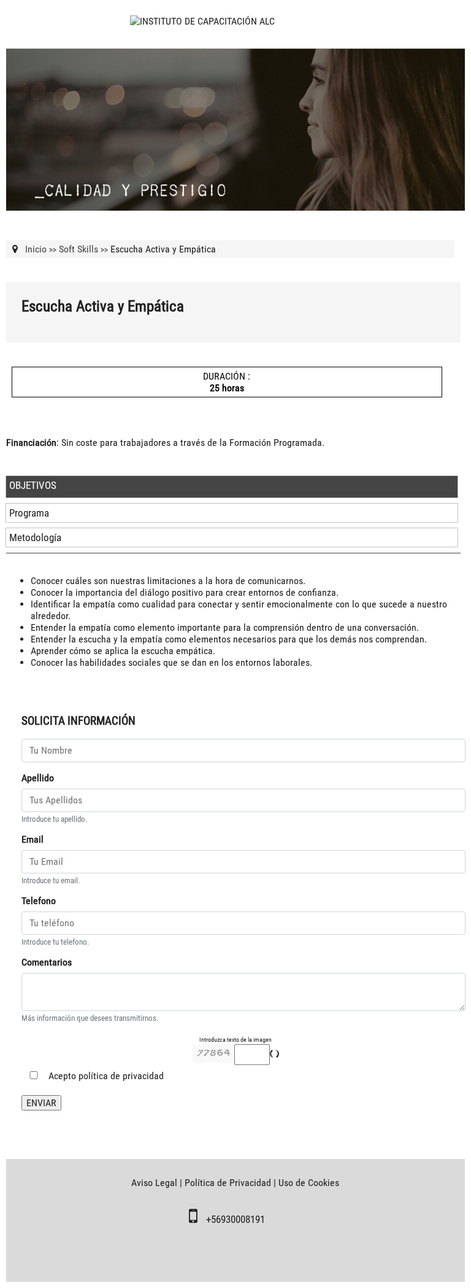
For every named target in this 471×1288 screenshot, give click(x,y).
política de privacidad (121, 1076)
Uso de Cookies (308, 1182)
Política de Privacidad (228, 1182)
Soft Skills (78, 249)
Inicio (36, 249)
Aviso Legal (154, 1182)
